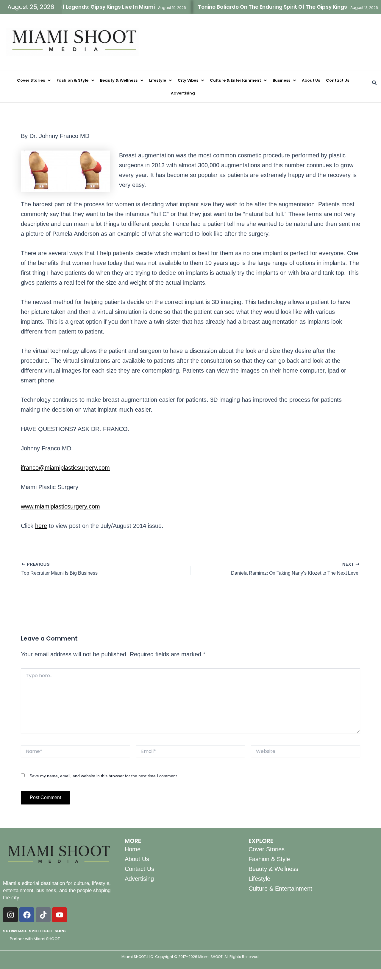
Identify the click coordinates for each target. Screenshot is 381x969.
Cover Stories (31, 80)
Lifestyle (157, 80)
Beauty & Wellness (119, 80)
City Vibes (188, 80)
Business (281, 80)
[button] (34, 80)
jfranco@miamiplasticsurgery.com (65, 467)
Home (132, 849)
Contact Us (337, 80)
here (41, 526)
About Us (311, 80)
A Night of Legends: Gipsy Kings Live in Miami (84, 7)
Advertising (183, 93)
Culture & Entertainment (235, 80)
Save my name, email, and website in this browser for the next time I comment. (103, 775)
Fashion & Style (72, 80)
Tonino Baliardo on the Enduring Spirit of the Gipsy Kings (260, 7)
